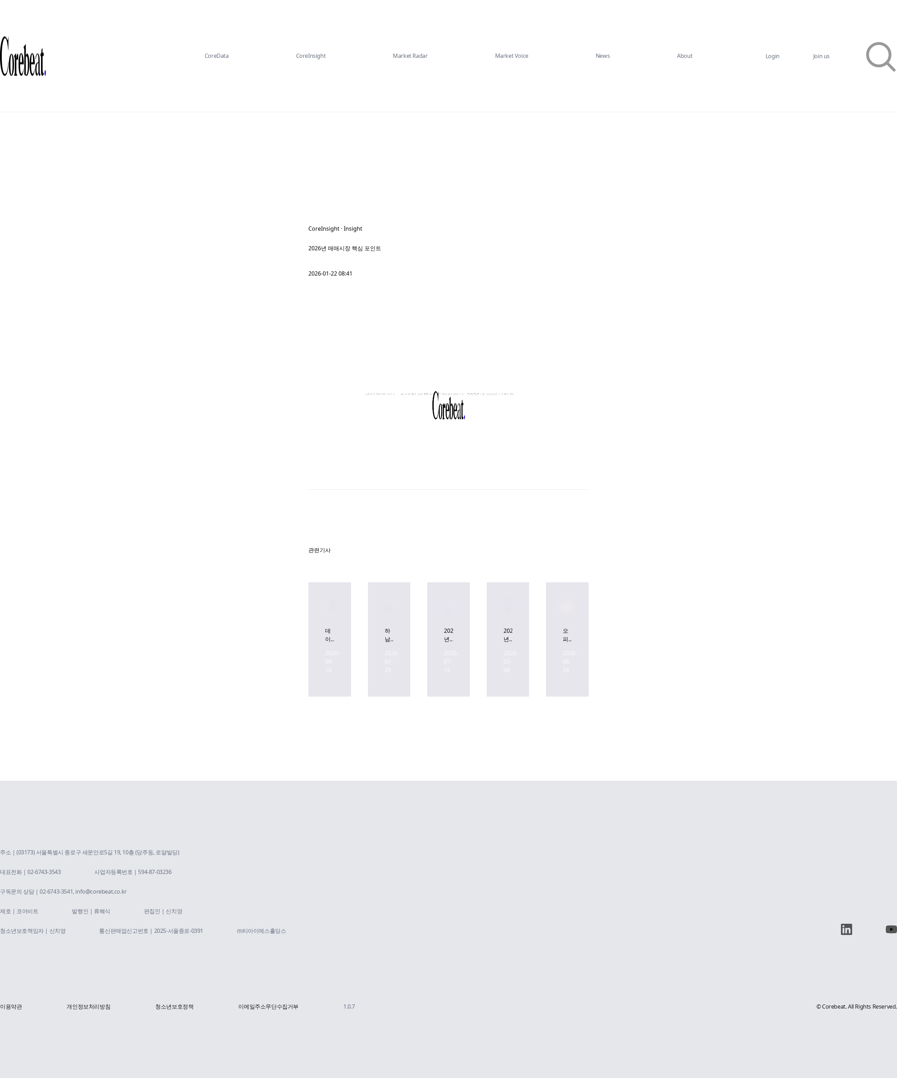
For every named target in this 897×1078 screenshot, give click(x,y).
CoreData (217, 56)
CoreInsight (311, 56)
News (603, 56)
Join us (821, 56)
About (684, 56)
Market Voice (511, 56)
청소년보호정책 (174, 1006)
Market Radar (410, 56)
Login (773, 56)
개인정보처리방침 (88, 1006)
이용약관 (11, 1006)
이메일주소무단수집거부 (268, 1006)
